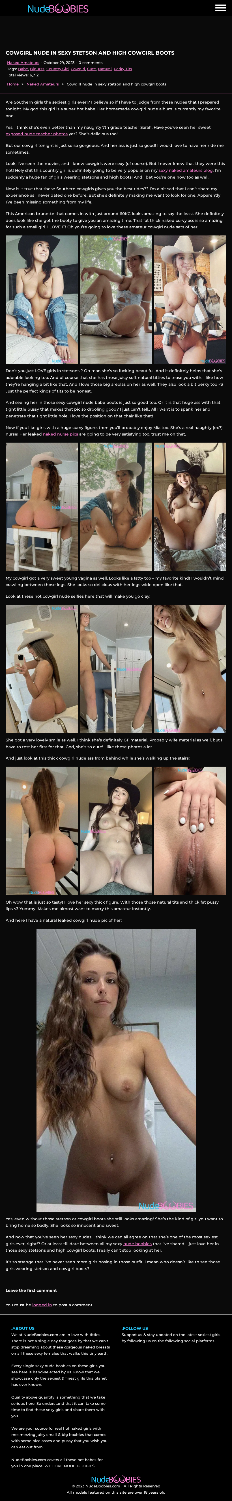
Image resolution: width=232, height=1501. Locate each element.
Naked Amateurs (23, 62)
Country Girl (57, 69)
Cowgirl (78, 69)
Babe (23, 69)
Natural (105, 69)
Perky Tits (123, 69)
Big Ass (37, 69)
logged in (42, 1304)
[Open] (220, 8)
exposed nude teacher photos (37, 133)
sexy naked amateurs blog (186, 170)
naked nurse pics (60, 434)
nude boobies (137, 1243)
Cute (91, 69)
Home (13, 84)
